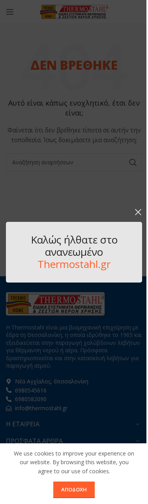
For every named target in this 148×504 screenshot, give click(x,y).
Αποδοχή (74, 489)
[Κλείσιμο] (138, 212)
